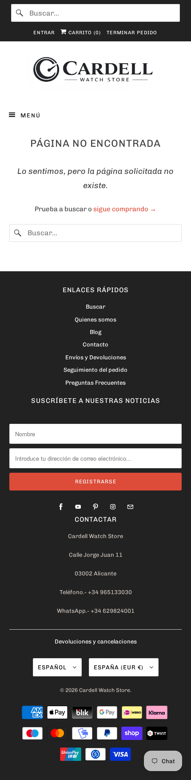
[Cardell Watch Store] (95, 74)
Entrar (44, 33)
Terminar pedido (132, 33)
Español (53, 667)
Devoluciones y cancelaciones (96, 641)
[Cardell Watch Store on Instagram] (113, 507)
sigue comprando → (124, 209)
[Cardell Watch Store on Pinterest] (95, 507)
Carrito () (84, 33)
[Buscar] (20, 13)
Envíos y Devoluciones (95, 357)
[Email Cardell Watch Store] (130, 507)
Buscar (95, 306)
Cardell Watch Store (104, 690)
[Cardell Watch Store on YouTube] (78, 507)
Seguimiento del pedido (95, 369)
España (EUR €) (119, 667)
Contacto (95, 344)
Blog (95, 332)
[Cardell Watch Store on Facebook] (61, 507)
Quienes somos (95, 319)
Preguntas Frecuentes (95, 382)
